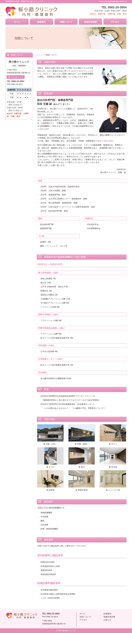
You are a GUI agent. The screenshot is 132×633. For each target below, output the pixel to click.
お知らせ (107, 620)
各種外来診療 (90, 22)
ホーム (17, 22)
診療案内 (41, 22)
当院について (66, 22)
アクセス (115, 22)
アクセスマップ (16, 77)
